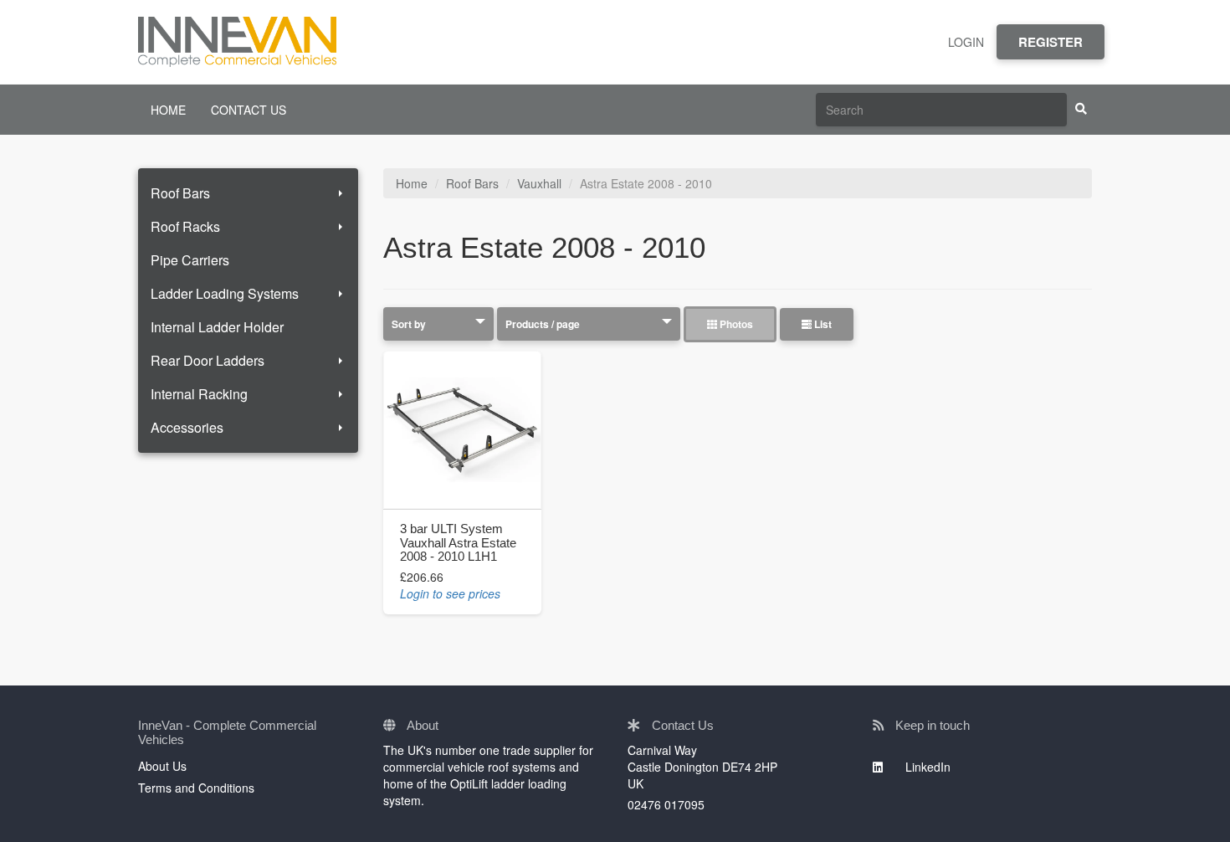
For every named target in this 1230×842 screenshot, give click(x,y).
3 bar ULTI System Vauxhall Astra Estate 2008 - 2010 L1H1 (458, 542)
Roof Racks (185, 226)
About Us (162, 765)
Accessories (187, 427)
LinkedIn (926, 766)
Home (412, 183)
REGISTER (1050, 42)
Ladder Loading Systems (225, 293)
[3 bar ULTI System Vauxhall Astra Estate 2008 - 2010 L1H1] (462, 430)
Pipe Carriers (190, 260)
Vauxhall (539, 183)
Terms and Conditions (196, 787)
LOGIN (966, 41)
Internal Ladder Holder (217, 326)
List (822, 323)
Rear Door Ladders (207, 360)
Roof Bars (180, 193)
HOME (168, 109)
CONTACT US (248, 109)
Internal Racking (199, 393)
